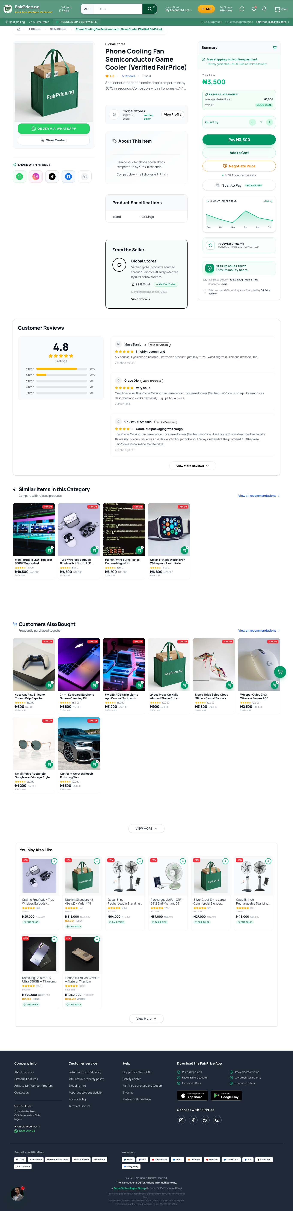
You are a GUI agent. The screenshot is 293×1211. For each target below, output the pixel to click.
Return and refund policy (85, 1072)
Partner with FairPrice (137, 1099)
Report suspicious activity (86, 1092)
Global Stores (58, 29)
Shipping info (77, 1086)
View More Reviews (190, 466)
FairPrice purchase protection (142, 1086)
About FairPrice (24, 1072)
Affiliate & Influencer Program (33, 1086)
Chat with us (27, 1131)
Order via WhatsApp (57, 128)
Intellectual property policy (86, 1079)
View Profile (172, 114)
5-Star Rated (41, 22)
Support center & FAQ (137, 1072)
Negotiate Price (242, 166)
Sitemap (128, 1092)
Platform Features (26, 1079)
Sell (208, 9)
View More (143, 1018)
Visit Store (139, 299)
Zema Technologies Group (129, 1188)
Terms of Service (80, 1106)
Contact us (21, 1092)
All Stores (35, 29)
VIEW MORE (144, 828)
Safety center (132, 1079)
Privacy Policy (77, 1099)
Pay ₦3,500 (239, 139)
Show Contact (56, 140)
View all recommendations (257, 496)
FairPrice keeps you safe (271, 22)
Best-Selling (17, 22)
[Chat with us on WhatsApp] (281, 1196)
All (85, 9)
